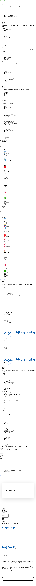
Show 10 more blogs (5, 525)
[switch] (0, 142)
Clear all (4, 521)
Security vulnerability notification (8, 541)
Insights (4, 4)
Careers (4, 61)
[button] (6, 208)
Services (4, 47)
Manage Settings (18, 579)
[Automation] (5, 516)
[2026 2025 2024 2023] (3, 520)
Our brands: (3, 550)
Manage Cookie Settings (20, 562)
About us (4, 100)
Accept (18, 576)
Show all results (2, 463)
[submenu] (4, 340)
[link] (4, 0)
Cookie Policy (8, 574)
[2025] (3, 518)
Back (6, 72)
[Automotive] (5, 512)
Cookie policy (5, 543)
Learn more (3, 9)
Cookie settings (6, 542)
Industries (4, 23)
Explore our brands (5, 327)
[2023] (3, 520)
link (2, 23)
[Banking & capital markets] (5, 513)
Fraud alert (5, 544)
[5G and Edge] (5, 514)
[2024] (3, 519)
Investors (5, 536)
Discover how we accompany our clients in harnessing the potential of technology (15, 446)
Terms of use (5, 537)
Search (1, 448)
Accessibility (5, 538)
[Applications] (5, 515)
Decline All (18, 582)
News (4, 87)
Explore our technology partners (7, 329)
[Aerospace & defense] (5, 511)
